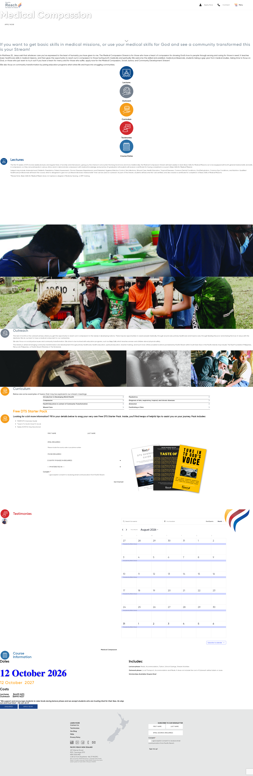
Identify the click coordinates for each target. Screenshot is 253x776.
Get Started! (118, 482)
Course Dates (126, 156)
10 (124, 573)
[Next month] (126, 529)
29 (154, 540)
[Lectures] (126, 73)
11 (139, 573)
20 (169, 590)
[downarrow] (126, 41)
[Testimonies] (126, 128)
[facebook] (82, 742)
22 (199, 590)
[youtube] (77, 742)
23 (214, 590)
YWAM (93, 761)
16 (214, 573)
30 (169, 540)
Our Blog (73, 731)
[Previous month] (122, 529)
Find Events (209, 521)
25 (139, 607)
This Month (134, 529)
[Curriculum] (126, 110)
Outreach (126, 101)
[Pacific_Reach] (13, 5)
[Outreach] (126, 91)
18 (139, 590)
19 (154, 590)
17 (124, 590)
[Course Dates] (126, 146)
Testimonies (126, 137)
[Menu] (236, 5)
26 (154, 607)
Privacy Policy (75, 737)
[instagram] (72, 742)
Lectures (126, 82)
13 (169, 573)
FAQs (72, 734)
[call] (88, 742)
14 (184, 573)
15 (199, 573)
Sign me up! (153, 749)
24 (124, 607)
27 (124, 540)
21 (184, 590)
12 (154, 573)
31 (184, 540)
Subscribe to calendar (215, 642)
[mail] (93, 742)
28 (139, 540)
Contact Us (74, 725)
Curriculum (126, 119)
